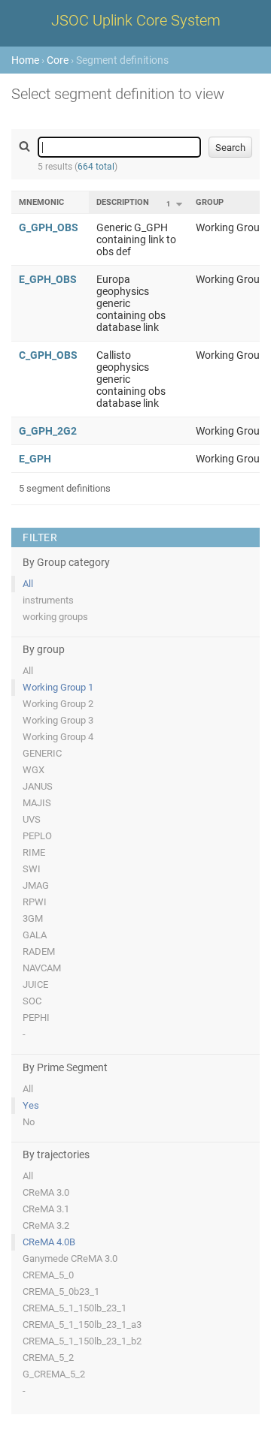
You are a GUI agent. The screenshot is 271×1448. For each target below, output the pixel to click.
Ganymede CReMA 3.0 (70, 1258)
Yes (31, 1105)
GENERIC (42, 753)
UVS (32, 819)
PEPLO (37, 835)
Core (58, 60)
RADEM (39, 951)
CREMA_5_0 (48, 1275)
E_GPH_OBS (48, 279)
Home (25, 60)
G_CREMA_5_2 (54, 1374)
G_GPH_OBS (48, 227)
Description (122, 202)
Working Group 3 (58, 720)
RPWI (35, 902)
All (28, 583)
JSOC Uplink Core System (136, 20)
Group (210, 202)
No (29, 1121)
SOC (32, 1001)
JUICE (35, 984)
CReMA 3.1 (46, 1209)
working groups (55, 616)
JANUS (38, 786)
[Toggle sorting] (179, 204)
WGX (33, 769)
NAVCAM (42, 968)
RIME (34, 852)
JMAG (36, 885)
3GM (33, 918)
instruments (48, 600)
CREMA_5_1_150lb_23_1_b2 (82, 1341)
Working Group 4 (58, 736)
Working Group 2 (58, 703)
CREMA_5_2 (48, 1357)
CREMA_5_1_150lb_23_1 (74, 1308)
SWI (32, 869)
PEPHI (36, 1017)
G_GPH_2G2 (48, 431)
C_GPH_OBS (48, 355)
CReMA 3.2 (46, 1225)
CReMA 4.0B (49, 1242)
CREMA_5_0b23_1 (61, 1291)
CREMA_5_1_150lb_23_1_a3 (82, 1324)
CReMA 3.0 (46, 1192)
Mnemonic (41, 202)
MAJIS (37, 802)
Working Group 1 (58, 687)
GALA (35, 935)
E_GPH (35, 459)
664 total (96, 166)
